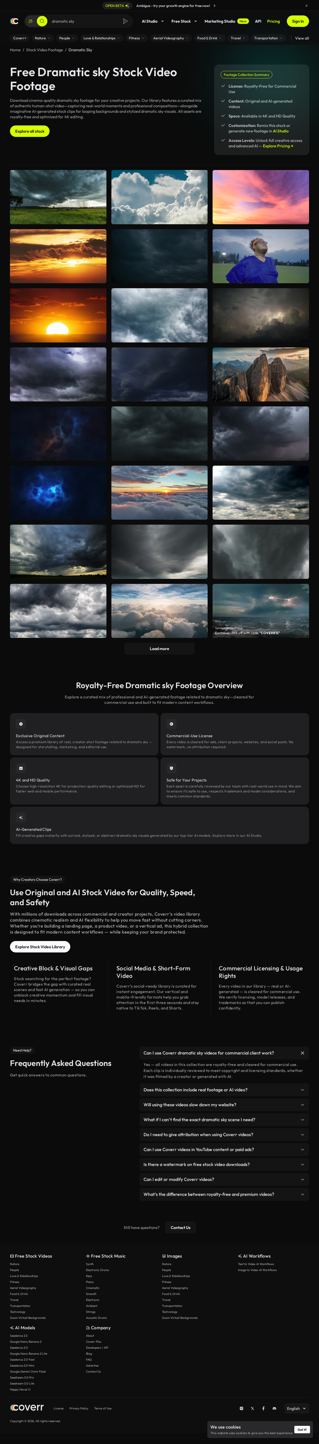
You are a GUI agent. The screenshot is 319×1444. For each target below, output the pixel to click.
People (14, 1270)
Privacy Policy (79, 1408)
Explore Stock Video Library (40, 946)
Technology (17, 1312)
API (258, 21)
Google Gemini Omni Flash (28, 1371)
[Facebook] (263, 1408)
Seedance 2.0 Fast (22, 1359)
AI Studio (150, 21)
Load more (159, 648)
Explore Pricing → (278, 145)
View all (302, 38)
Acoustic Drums (96, 1318)
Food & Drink (19, 1294)
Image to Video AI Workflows (257, 1270)
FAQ (89, 1359)
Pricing (273, 21)
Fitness (14, 1282)
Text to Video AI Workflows (256, 1264)
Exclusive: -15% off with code (247, 633)
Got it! (302, 1430)
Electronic (92, 1300)
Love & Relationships (24, 1276)
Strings (90, 1312)
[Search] (42, 21)
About (90, 1335)
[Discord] (274, 1408)
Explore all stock (29, 131)
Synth (90, 1264)
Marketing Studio (226, 21)
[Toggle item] (302, 1053)
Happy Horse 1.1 (20, 1389)
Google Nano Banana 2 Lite (28, 1353)
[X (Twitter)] (252, 1408)
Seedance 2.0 (19, 1347)
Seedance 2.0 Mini (22, 1365)
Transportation (20, 1306)
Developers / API (97, 1347)
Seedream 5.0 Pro (22, 1377)
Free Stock (181, 21)
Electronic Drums (97, 1270)
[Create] (30, 21)
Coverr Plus (93, 1341)
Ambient (91, 1306)
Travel (14, 1300)
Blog (89, 1353)
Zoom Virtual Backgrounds (28, 1318)
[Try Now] (214, 5)
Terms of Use (102, 1408)
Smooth (91, 1294)
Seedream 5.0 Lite (22, 1383)
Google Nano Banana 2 (25, 1341)
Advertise (92, 1365)
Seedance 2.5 (18, 1335)
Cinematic (92, 1288)
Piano (90, 1282)
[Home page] (14, 21)
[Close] (306, 5)
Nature (14, 1264)
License (59, 1408)
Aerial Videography (23, 1288)
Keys (89, 1276)
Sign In (298, 21)
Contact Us (180, 1227)
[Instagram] (241, 1408)
